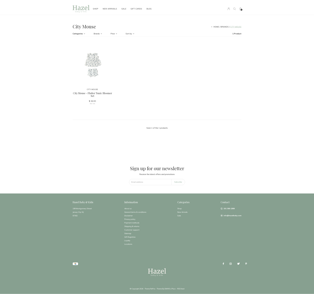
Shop (95, 9)
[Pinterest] (246, 264)
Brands (225, 27)
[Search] (234, 9)
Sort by (129, 33)
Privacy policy (129, 219)
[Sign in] (229, 9)
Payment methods (131, 223)
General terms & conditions (135, 212)
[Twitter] (238, 264)
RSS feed (180, 289)
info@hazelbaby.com (232, 215)
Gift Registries (130, 237)
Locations (128, 244)
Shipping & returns (131, 226)
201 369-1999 (229, 208)
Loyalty (127, 240)
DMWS (167, 289)
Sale (123, 9)
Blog (148, 9)
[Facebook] (223, 264)
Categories (78, 33)
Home (216, 27)
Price (113, 33)
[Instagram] (230, 264)
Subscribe (178, 182)
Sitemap (127, 233)
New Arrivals (110, 9)
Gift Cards (136, 9)
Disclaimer (128, 216)
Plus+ (174, 289)
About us (128, 208)
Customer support (131, 230)
